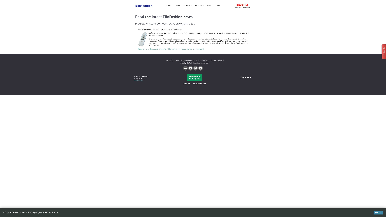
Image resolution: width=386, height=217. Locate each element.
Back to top (245, 77)
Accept (378, 213)
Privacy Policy (138, 80)
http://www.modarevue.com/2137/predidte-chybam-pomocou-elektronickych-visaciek (171, 49)
